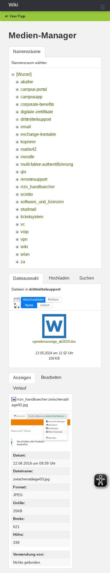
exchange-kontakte (38, 134)
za (23, 261)
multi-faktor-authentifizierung (47, 164)
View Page (17, 16)
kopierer (28, 142)
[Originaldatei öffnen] (40, 444)
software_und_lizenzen (42, 201)
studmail (28, 209)
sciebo (27, 194)
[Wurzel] (24, 74)
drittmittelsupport (36, 119)
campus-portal (34, 89)
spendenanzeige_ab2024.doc (54, 342)
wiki (24, 246)
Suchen (86, 278)
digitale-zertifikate (37, 112)
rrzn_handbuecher (37, 186)
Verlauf (19, 388)
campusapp (31, 97)
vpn (24, 239)
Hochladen (59, 278)
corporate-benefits (37, 104)
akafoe (27, 82)
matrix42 (29, 149)
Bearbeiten (51, 377)
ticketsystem (32, 216)
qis (23, 171)
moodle (27, 156)
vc (23, 224)
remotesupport (34, 179)
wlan (25, 254)
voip (24, 231)
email (26, 127)
